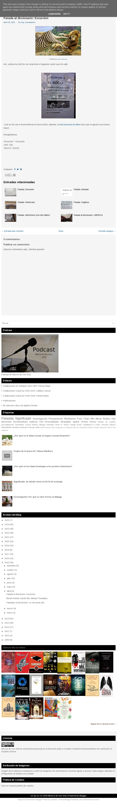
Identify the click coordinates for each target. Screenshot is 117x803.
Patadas (7, 418)
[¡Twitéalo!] (17, 169)
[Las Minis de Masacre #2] (64, 695)
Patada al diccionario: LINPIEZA (88, 215)
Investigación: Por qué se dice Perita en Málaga (38, 497)
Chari (86, 418)
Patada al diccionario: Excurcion (26, 18)
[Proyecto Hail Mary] (50, 672)
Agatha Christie (80, 422)
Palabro (90, 427)
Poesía (92, 422)
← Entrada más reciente (12, 231)
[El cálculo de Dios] (8, 696)
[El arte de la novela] (36, 695)
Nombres (16, 427)
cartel (37, 427)
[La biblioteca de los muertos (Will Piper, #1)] (50, 695)
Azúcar (28, 425)
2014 (7, 618)
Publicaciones (9, 401)
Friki (41, 422)
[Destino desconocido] (50, 716)
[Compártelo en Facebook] (15, 169)
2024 (7, 524)
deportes (4, 430)
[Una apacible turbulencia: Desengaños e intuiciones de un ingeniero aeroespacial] (64, 673)
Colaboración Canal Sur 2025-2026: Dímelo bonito (26, 396)
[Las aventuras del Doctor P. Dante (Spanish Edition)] (8, 717)
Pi (61, 425)
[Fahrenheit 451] (36, 672)
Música (113, 425)
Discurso (105, 425)
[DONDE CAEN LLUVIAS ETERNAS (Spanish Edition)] (106, 672)
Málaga (42, 425)
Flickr (57, 425)
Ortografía (83, 427)
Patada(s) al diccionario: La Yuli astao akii (25, 602)
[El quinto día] (22, 695)
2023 (7, 529)
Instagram (59, 427)
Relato (106, 418)
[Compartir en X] (11, 175)
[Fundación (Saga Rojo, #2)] (92, 672)
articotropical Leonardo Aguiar (68, 771)
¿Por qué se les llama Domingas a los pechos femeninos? (43, 466)
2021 (7, 537)
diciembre (11, 566)
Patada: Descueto (26, 189)
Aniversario (19, 425)
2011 (7, 631)
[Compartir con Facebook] (14, 175)
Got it (66, 14)
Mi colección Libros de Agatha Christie (20, 405)
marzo (10, 608)
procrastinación (7, 425)
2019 (7, 545)
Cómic (97, 425)
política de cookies (25, 786)
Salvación (103, 427)
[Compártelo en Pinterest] (21, 169)
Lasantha (53, 799)
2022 (7, 533)
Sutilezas (33, 422)
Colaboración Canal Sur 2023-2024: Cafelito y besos (27, 391)
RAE (114, 419)
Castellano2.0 (88, 425)
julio (9, 578)
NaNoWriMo (6, 427)
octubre (10, 570)
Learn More (54, 14)
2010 (7, 635)
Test (114, 427)
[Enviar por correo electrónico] (6, 175)
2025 (7, 520)
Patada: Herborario (26, 202)
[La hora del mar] (22, 719)
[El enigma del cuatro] (36, 718)
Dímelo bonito (45, 427)
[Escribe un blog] (9, 175)
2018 (7, 550)
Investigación (40, 418)
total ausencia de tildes (69, 124)
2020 (7, 541)
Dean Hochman (62, 59)
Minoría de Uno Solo (57, 796)
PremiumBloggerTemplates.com (70, 799)
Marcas (76, 427)
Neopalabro (66, 422)
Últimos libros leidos (14, 647)
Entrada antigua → (107, 231)
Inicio (61, 231)
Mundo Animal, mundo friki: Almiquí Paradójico (27, 598)
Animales (50, 425)
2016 (7, 558)
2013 (7, 623)
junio (9, 582)
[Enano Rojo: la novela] (8, 672)
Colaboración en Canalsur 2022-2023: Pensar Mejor (27, 386)
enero (9, 613)
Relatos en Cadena (107, 422)
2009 (7, 640)
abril (9, 591)
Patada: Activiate (81, 189)
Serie (110, 427)
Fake (53, 427)
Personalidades (52, 422)
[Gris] (78, 695)
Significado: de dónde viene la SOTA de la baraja (38, 482)
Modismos (70, 418)
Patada (96, 427)
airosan (87, 771)
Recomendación (20, 422)
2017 (7, 554)
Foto (79, 418)
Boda (79, 425)
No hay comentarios (26, 22)
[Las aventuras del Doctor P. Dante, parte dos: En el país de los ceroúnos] (92, 696)
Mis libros (96, 418)
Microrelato (6, 422)
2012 (7, 627)
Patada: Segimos (81, 202)
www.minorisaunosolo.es (34, 749)
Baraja (73, 425)
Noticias (23, 427)
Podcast (31, 427)
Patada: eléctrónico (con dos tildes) (34, 215)
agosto (10, 574)
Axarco (66, 425)
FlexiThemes (30, 799)
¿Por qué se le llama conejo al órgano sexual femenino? (42, 436)
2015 (7, 562)
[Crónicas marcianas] (22, 672)
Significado (23, 418)
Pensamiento (56, 418)
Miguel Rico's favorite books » (103, 724)
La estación (67, 427)
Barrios (35, 425)
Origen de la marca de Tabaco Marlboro (33, 451)
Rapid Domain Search (91, 799)
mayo (9, 587)
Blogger (82, 796)
